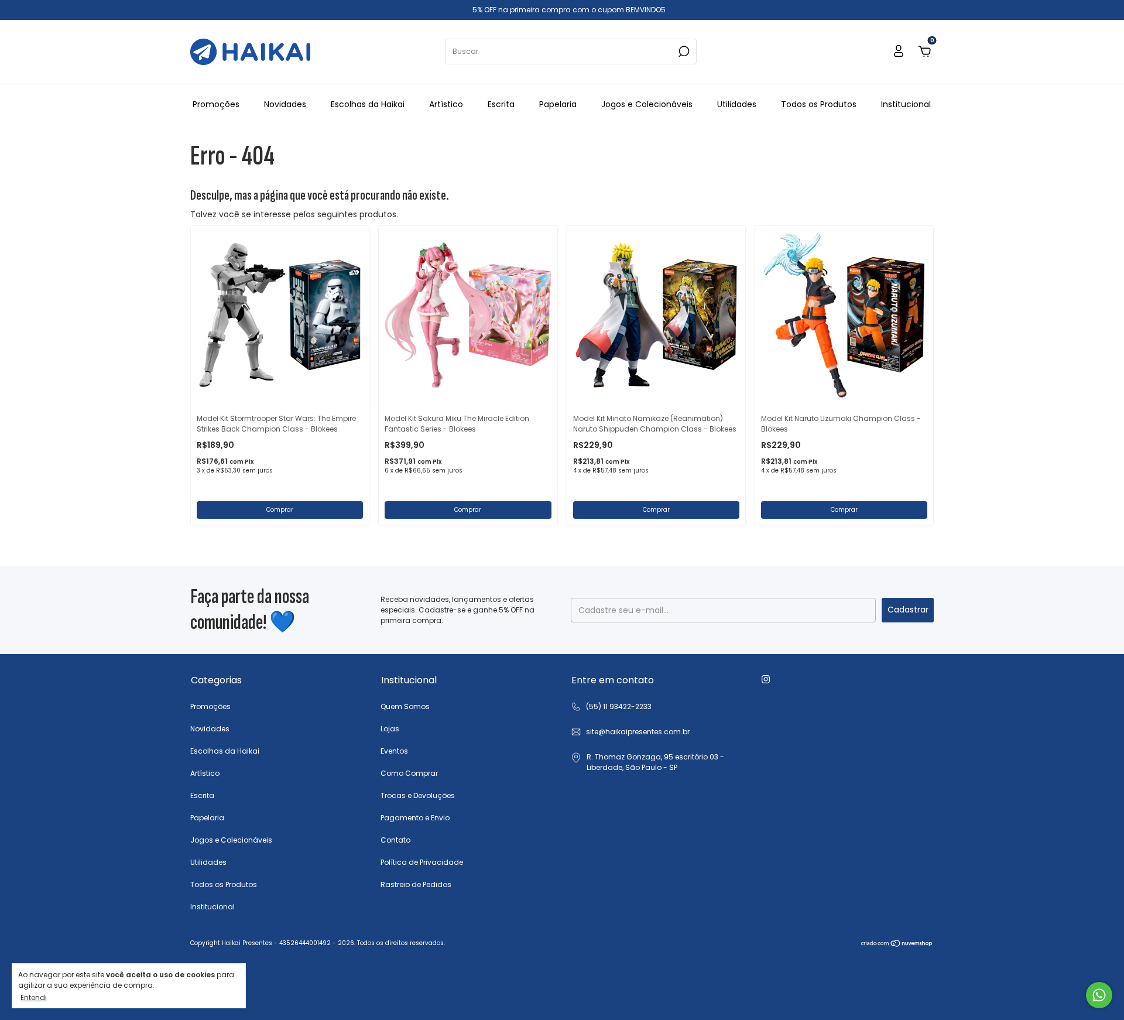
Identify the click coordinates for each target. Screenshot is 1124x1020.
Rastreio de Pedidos (416, 884)
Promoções (216, 104)
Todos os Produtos (818, 104)
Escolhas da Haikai (368, 104)
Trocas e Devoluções (418, 795)
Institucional (906, 104)
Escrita (501, 104)
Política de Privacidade (422, 862)
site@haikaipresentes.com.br (638, 732)
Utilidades (736, 104)
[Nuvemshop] (897, 944)
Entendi (33, 997)
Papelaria (558, 104)
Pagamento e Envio (415, 818)
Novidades (285, 104)
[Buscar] (683, 51)
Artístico (446, 104)
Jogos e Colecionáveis (647, 104)
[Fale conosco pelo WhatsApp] (1099, 995)
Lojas (390, 729)
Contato (395, 840)
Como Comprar (409, 773)
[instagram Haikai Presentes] (765, 679)
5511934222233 (611, 706)
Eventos (394, 751)
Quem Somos (405, 706)
